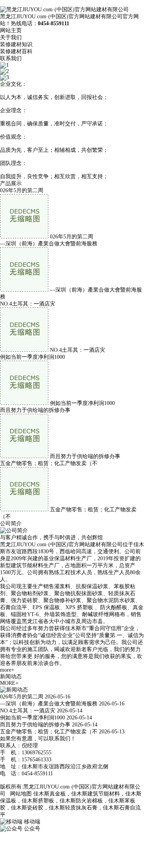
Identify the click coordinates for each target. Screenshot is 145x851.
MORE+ (9, 683)
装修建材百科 (16, 51)
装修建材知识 (16, 44)
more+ (7, 670)
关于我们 (11, 37)
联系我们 (11, 58)
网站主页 (11, 30)
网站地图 (21, 794)
